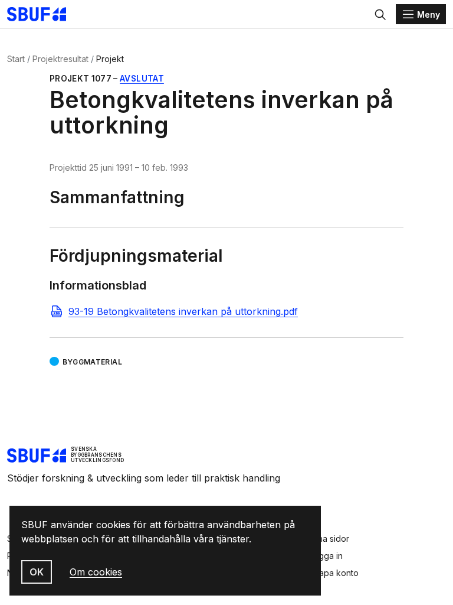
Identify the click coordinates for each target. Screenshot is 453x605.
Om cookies (96, 572)
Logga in (326, 556)
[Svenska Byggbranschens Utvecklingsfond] (42, 14)
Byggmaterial (92, 361)
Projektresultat (60, 59)
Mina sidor (329, 539)
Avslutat (142, 78)
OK (36, 572)
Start (16, 59)
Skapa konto (334, 573)
